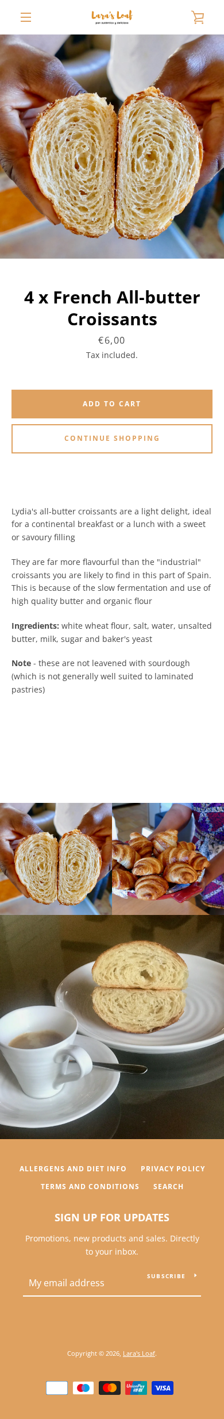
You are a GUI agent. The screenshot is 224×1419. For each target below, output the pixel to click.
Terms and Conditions (90, 1186)
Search (168, 1186)
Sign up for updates (112, 1217)
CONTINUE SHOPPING (112, 438)
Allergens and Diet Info (73, 1169)
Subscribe (166, 1276)
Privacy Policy (173, 1169)
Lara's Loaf (139, 1353)
